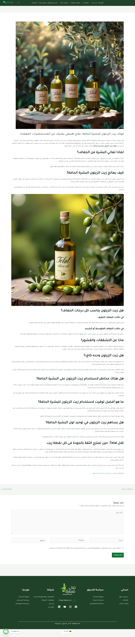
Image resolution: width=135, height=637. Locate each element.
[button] (18, 2)
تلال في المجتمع (52, 3)
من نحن (94, 3)
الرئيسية (100, 3)
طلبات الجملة (76, 3)
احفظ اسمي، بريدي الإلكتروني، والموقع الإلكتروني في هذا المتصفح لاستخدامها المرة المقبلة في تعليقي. (85, 548)
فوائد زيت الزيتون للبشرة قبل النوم (105, 473)
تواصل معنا (42, 3)
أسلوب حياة (64, 3)
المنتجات (86, 3)
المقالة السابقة (128, 489)
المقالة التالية (6, 489)
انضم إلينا (34, 3)
